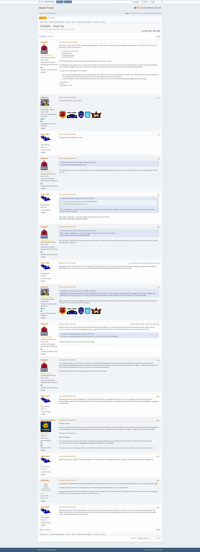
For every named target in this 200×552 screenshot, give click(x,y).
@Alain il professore (76, 365)
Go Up (41, 530)
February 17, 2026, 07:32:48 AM (67, 263)
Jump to (133, 538)
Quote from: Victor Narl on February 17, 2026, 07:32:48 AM (78, 291)
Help (145, 550)
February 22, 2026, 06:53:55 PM (67, 456)
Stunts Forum (46, 7)
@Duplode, (63, 266)
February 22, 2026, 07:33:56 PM (67, 507)
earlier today (77, 75)
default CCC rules (67, 65)
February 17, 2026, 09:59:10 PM (67, 287)
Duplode (44, 42)
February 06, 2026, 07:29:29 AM (67, 194)
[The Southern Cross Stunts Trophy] (41, 67)
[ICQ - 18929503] (41, 119)
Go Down (42, 36)
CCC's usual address (121, 45)
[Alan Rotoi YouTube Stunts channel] (41, 121)
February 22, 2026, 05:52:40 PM (67, 396)
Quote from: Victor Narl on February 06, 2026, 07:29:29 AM (78, 231)
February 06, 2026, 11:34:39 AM (67, 226)
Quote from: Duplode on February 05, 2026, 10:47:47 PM (78, 198)
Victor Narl (45, 134)
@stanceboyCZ (93, 45)
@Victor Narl (63, 327)
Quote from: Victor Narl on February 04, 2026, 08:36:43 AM (78, 162)
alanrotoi (44, 97)
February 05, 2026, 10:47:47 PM (67, 158)
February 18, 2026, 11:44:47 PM (67, 324)
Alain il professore (48, 420)
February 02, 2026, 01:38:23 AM (67, 97)
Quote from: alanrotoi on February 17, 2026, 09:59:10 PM (78, 334)
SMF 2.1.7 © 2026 (42, 550)
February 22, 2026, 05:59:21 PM (67, 420)
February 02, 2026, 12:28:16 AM (69, 42)
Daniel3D (88, 22)
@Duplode (62, 399)
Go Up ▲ (160, 550)
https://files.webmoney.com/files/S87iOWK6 (73, 219)
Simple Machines (51, 550)
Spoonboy (45, 480)
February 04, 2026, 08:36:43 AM (67, 134)
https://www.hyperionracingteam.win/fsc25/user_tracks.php (94, 443)
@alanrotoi (111, 459)
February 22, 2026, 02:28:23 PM (67, 360)
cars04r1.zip (65, 82)
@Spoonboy (63, 365)
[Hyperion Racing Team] (41, 445)
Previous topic (147, 31)
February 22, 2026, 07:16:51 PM (67, 480)
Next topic (156, 31)
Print (158, 36)
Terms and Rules (152, 550)
